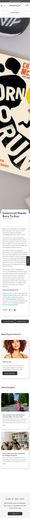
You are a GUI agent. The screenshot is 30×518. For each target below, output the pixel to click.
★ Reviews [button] (28, 261)
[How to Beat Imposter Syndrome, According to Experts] (15, 441)
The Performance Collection (10, 305)
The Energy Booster (10, 299)
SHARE (5, 310)
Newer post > (23, 321)
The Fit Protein (8, 295)
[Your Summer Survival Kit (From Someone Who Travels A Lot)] (15, 402)
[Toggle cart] (26, 6)
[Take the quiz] (15, 349)
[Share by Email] (15, 310)
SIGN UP (15, 514)
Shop (5, 5)
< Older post (9, 321)
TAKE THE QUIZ (10, 373)
